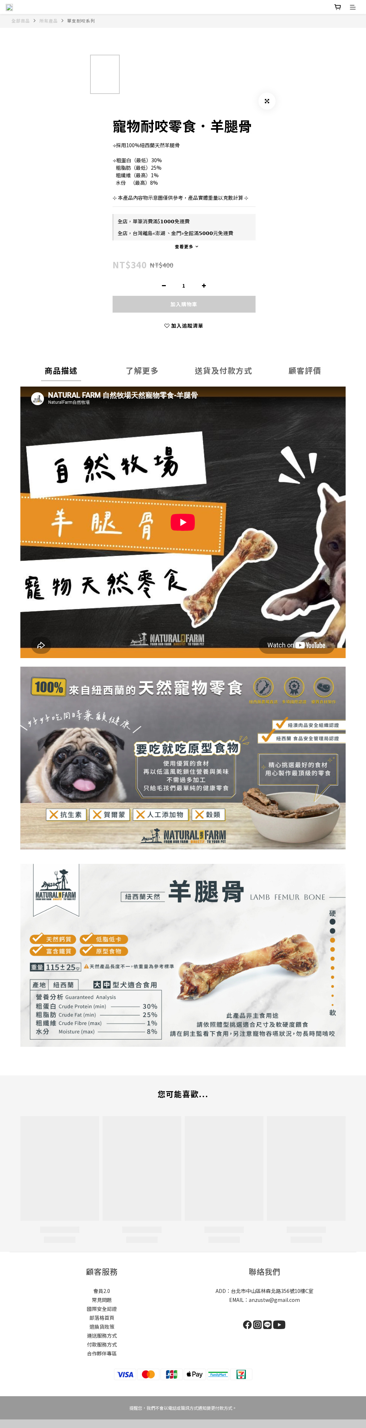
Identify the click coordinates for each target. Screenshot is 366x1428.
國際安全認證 (102, 1308)
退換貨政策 (101, 1326)
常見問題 (102, 1299)
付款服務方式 (102, 1344)
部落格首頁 (101, 1317)
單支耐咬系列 (81, 21)
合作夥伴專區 (102, 1353)
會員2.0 (101, 1290)
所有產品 (48, 21)
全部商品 (20, 21)
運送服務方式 (102, 1335)
